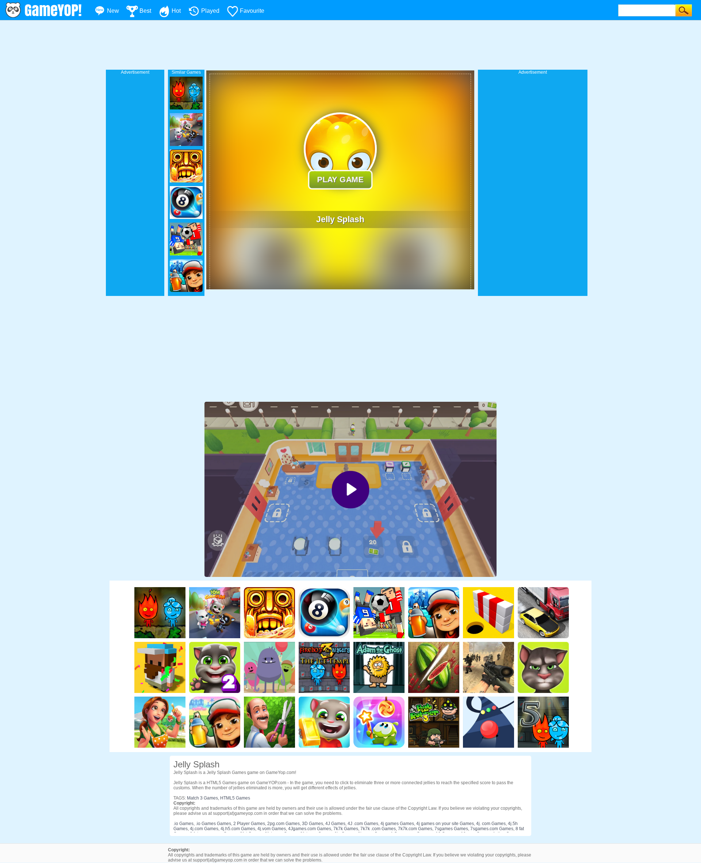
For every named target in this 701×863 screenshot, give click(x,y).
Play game (340, 179)
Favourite (252, 11)
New (113, 11)
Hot (176, 11)
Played (210, 11)
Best (145, 11)
